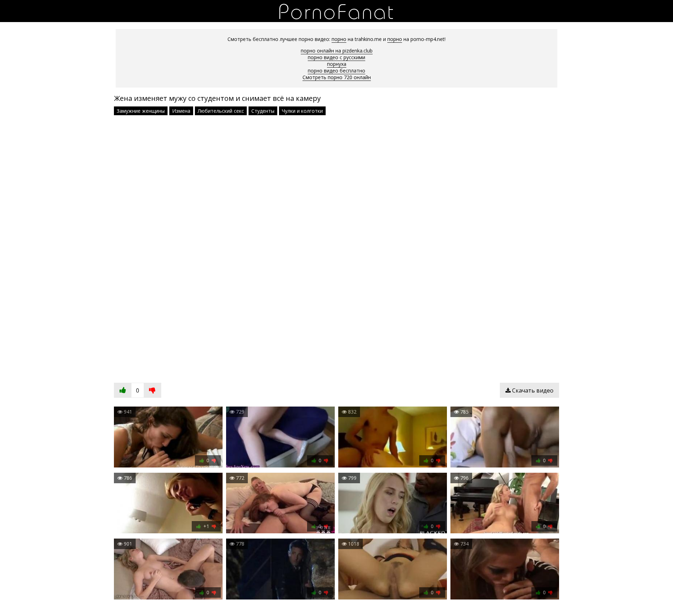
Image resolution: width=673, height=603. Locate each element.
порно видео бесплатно (336, 70)
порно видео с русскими (336, 57)
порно (339, 39)
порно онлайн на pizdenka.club (337, 50)
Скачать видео (532, 390)
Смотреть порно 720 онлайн (336, 77)
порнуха (336, 64)
